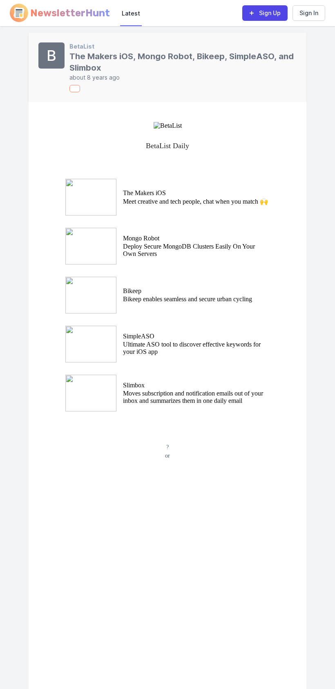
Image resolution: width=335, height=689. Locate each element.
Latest (131, 13)
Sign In (308, 12)
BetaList (81, 46)
